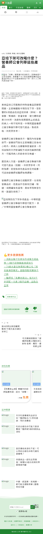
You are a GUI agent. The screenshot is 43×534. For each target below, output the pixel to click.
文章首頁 (21, 525)
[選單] (40, 3)
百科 (35, 7)
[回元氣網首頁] (8, 3)
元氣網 (8, 53)
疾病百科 (36, 521)
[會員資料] (36, 3)
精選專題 (27, 521)
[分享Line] (16, 12)
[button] (40, 7)
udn (3, 53)
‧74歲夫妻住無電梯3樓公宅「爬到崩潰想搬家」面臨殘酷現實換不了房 (21, 270)
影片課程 (6, 384)
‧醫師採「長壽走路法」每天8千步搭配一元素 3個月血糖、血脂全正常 (21, 281)
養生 (11, 7)
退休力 (13, 525)
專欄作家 (29, 525)
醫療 (28, 7)
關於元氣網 (8, 521)
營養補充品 (11, 296)
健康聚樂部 (18, 521)
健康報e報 (23, 511)
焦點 (4, 7)
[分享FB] (5, 12)
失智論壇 (19, 7)
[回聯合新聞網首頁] (3, 3)
